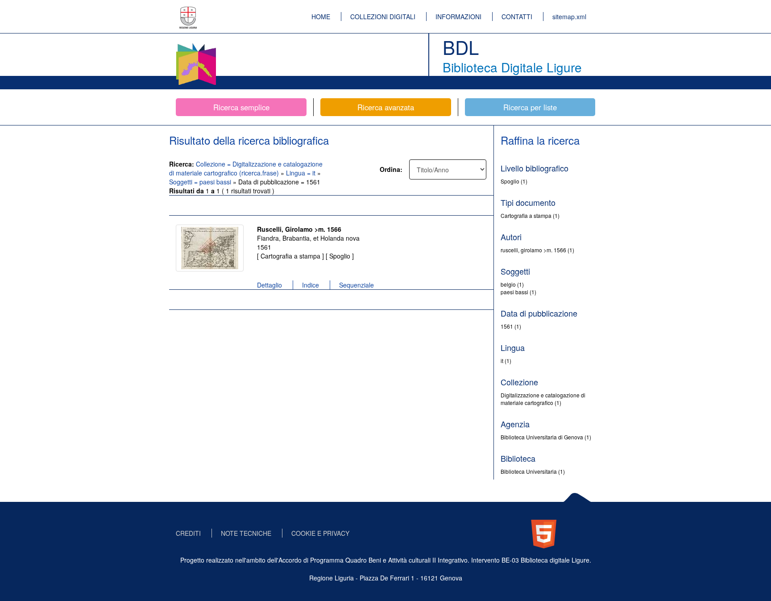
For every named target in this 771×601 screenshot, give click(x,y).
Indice (310, 284)
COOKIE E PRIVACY (320, 533)
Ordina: (391, 169)
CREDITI (188, 533)
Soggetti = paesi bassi (201, 181)
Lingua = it (301, 172)
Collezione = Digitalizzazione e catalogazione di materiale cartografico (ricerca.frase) (246, 168)
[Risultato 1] (209, 248)
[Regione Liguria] (188, 11)
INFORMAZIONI (458, 16)
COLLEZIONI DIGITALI (382, 16)
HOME (320, 16)
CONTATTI (517, 16)
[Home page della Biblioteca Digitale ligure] (196, 44)
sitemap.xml (569, 16)
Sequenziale (356, 284)
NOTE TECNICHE (246, 533)
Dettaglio (269, 284)
